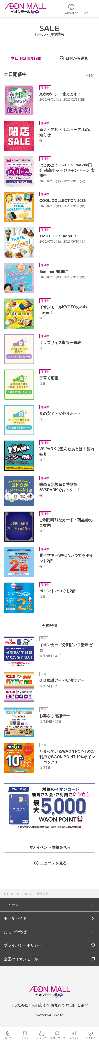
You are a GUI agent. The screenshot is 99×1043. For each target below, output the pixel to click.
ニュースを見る (53, 863)
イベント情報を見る (53, 847)
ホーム (15, 893)
